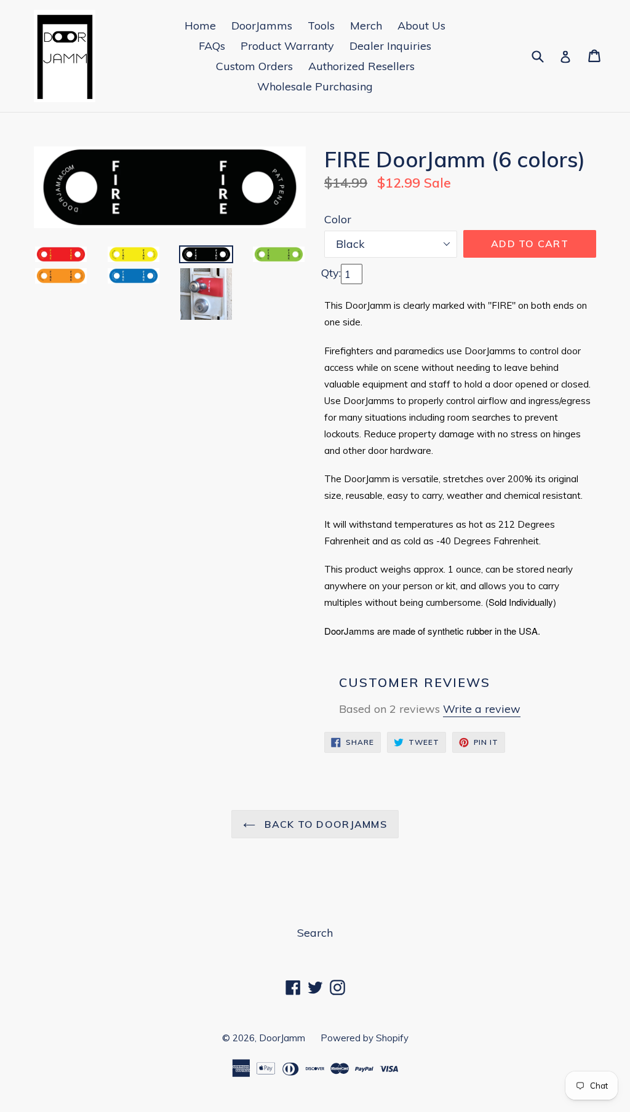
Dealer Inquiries (390, 46)
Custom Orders (254, 66)
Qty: (331, 273)
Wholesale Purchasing (315, 86)
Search (315, 933)
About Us (421, 25)
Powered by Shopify (365, 1038)
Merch (366, 25)
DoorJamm (282, 1038)
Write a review (481, 709)
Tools (321, 25)
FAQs (212, 46)
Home (200, 25)
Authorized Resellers (361, 66)
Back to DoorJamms (324, 824)
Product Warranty (287, 46)
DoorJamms (261, 25)
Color (337, 219)
